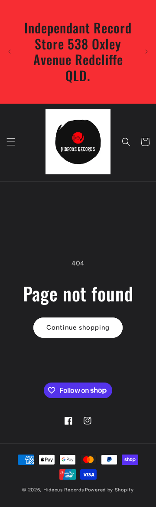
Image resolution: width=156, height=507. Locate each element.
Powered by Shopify (109, 490)
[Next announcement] (146, 51)
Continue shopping (78, 327)
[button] (10, 141)
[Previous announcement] (9, 51)
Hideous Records (63, 490)
